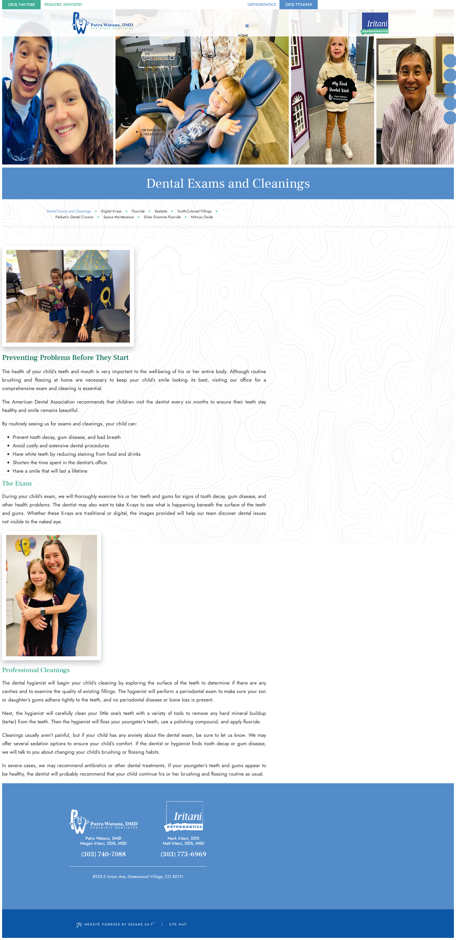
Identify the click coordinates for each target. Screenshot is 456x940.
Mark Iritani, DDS (183, 838)
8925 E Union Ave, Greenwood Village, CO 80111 (138, 876)
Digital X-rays (111, 211)
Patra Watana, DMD (103, 838)
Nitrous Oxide (202, 217)
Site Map (178, 924)
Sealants (161, 211)
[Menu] (247, 26)
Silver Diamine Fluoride (162, 217)
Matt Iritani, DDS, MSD (183, 843)
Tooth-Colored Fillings (194, 211)
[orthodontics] (183, 816)
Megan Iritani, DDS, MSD (103, 843)
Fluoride (138, 211)
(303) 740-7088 (21, 4)
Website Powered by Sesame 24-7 (119, 924)
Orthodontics (262, 4)
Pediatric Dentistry (63, 4)
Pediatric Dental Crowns (74, 217)
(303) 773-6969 (298, 4)
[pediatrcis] (103, 821)
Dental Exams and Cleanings (69, 211)
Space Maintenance (118, 217)
